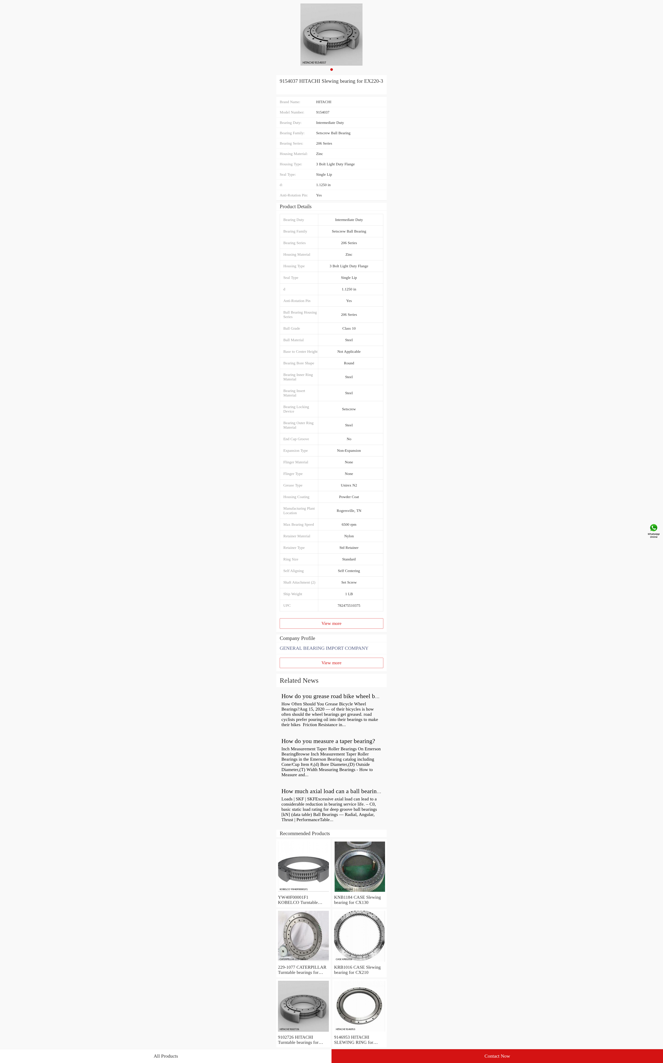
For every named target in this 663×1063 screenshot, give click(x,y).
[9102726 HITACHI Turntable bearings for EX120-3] (303, 1031)
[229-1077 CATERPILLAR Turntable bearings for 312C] (303, 962)
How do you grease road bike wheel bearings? (338, 696)
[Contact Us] (654, 531)
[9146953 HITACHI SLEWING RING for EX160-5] (359, 1031)
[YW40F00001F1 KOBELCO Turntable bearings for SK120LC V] (303, 892)
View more (331, 623)
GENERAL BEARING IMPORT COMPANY (324, 648)
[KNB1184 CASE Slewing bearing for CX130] (359, 892)
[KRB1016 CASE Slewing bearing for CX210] (359, 962)
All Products (166, 1056)
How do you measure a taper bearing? (328, 741)
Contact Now (497, 1056)
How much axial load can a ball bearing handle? (341, 791)
